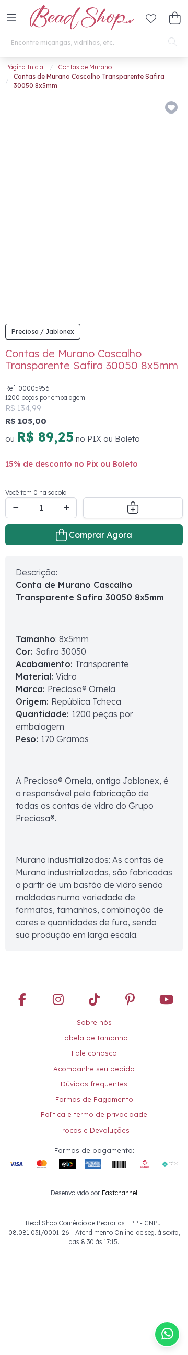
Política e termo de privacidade (94, 1114)
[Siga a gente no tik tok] (94, 1000)
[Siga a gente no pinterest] (130, 1000)
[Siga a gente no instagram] (58, 1000)
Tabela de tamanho (94, 1038)
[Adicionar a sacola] (133, 507)
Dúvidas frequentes (94, 1084)
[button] (11, 18)
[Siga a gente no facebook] (22, 1000)
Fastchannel (119, 1193)
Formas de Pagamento (94, 1099)
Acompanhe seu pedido (94, 1068)
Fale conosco (94, 1053)
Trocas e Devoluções (94, 1130)
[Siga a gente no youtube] (166, 1000)
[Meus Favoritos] (151, 18)
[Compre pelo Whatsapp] (167, 1334)
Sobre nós (94, 1022)
